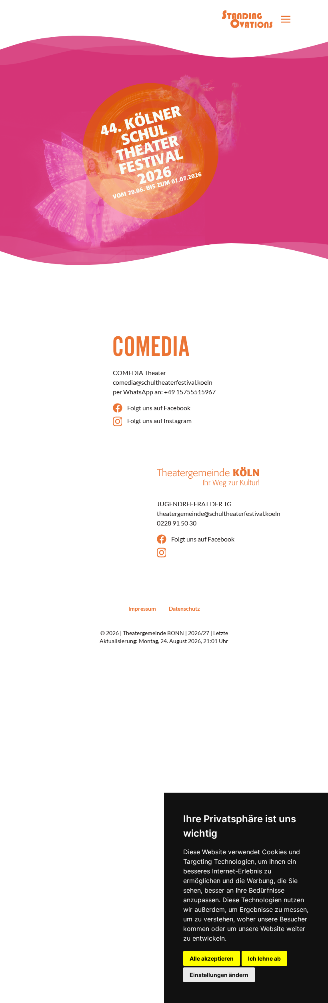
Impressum (142, 608)
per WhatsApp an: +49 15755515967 (164, 392)
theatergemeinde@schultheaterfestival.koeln (218, 513)
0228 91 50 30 (176, 523)
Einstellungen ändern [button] (219, 974)
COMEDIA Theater (139, 372)
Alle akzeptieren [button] (212, 958)
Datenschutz (184, 608)
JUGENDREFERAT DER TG (194, 503)
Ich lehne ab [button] (264, 958)
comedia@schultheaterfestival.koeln (162, 382)
